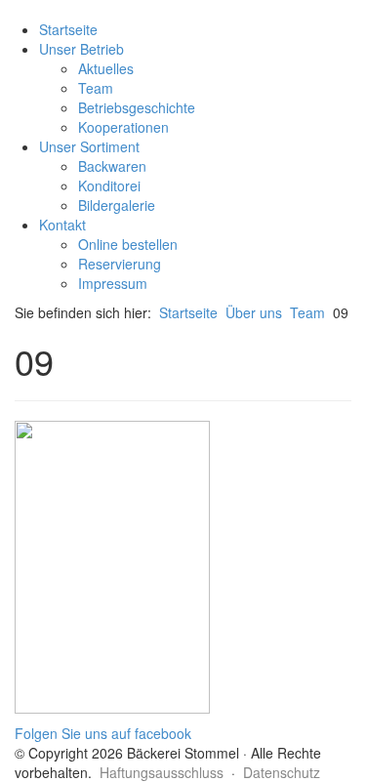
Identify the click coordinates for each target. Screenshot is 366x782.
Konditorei (109, 185)
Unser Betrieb (81, 49)
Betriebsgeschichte (136, 107)
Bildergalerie (116, 205)
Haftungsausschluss (162, 772)
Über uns (253, 312)
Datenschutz (281, 772)
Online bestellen (128, 244)
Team (95, 88)
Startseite (68, 29)
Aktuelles (106, 68)
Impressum (112, 283)
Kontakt (62, 224)
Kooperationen (123, 127)
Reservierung (119, 263)
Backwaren (112, 166)
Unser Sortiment (89, 146)
